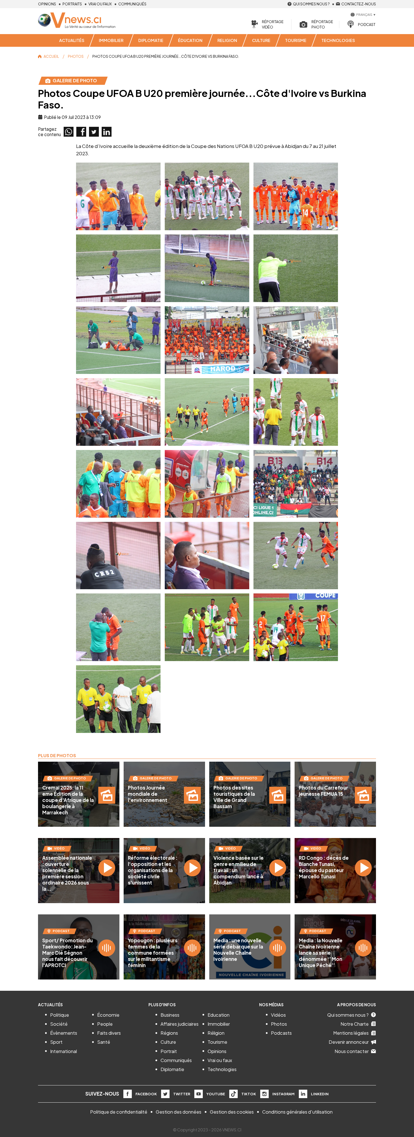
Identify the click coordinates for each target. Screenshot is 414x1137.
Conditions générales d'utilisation (297, 1112)
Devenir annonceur (349, 1042)
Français (364, 14)
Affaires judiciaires (180, 1024)
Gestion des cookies (232, 1112)
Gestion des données (178, 1112)
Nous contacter (352, 1051)
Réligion (216, 1033)
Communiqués (132, 4)
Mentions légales (351, 1033)
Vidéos (278, 1015)
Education (219, 1015)
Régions (169, 1033)
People (105, 1024)
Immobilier (219, 1024)
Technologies (222, 1069)
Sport (56, 1042)
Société (59, 1024)
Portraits (72, 4)
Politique (59, 1015)
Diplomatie (172, 1069)
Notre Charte (354, 1024)
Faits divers (109, 1033)
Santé (103, 1042)
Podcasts (281, 1033)
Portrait (169, 1051)
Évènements (63, 1033)
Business (170, 1015)
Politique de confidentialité (118, 1112)
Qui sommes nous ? (311, 4)
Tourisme (217, 1042)
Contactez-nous (358, 4)
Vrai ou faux (100, 4)
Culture (168, 1042)
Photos (279, 1024)
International (63, 1051)
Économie (108, 1015)
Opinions (47, 4)
